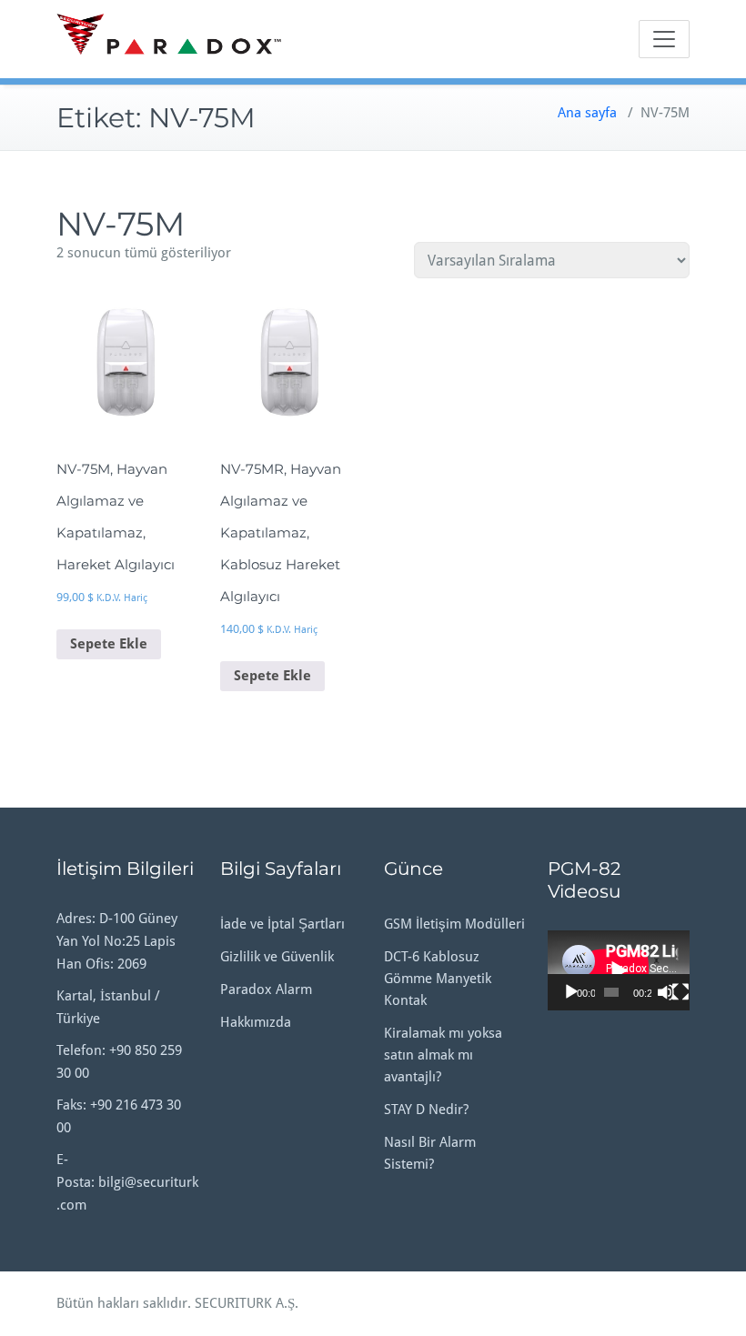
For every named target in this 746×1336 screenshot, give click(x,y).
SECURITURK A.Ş (245, 1303)
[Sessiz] (666, 992)
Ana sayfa (587, 113)
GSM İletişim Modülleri (454, 924)
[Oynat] (571, 992)
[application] (619, 970)
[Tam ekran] (680, 992)
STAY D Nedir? (426, 1109)
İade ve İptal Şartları (282, 924)
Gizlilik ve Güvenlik (277, 957)
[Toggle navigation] (664, 39)
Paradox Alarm (266, 989)
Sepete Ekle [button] (108, 644)
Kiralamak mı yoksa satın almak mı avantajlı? (443, 1055)
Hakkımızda (255, 1022)
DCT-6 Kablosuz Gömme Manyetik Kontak (437, 979)
